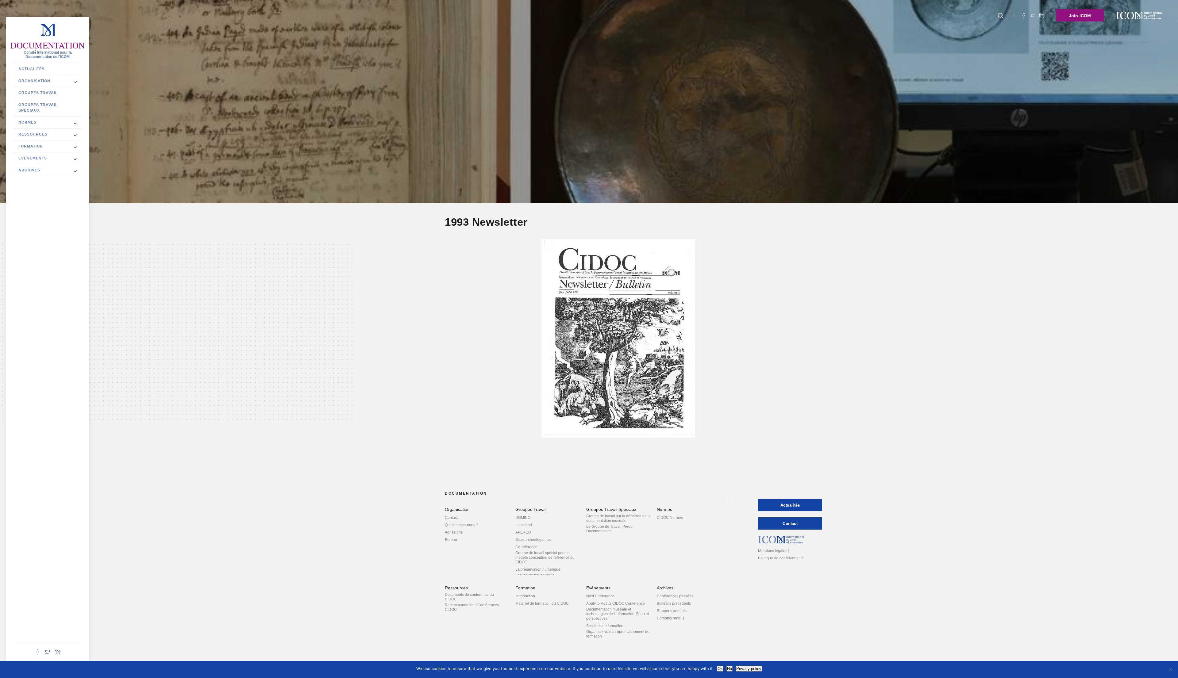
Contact (451, 517)
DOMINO (522, 517)
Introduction (525, 596)
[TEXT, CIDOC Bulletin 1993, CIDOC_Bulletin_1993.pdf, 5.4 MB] (618, 341)
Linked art (523, 525)
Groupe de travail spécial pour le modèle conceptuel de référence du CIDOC (545, 557)
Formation (30, 146)
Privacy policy (748, 668)
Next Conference (600, 596)
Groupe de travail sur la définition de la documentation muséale (618, 518)
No (729, 668)
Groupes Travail (38, 92)
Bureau (451, 540)
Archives (29, 170)
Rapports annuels (672, 611)
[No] (1170, 669)
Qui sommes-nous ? (461, 525)
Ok (720, 668)
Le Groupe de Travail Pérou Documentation (609, 528)
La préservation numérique (537, 569)
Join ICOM (1080, 15)
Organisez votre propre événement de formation (617, 634)
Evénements (32, 158)
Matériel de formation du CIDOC (542, 603)
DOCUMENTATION (47, 45)
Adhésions (454, 532)
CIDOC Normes (670, 517)
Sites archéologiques (533, 540)
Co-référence (526, 547)
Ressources (33, 134)
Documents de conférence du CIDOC (469, 596)
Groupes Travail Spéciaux (38, 107)
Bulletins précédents (674, 603)
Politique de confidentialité (781, 558)
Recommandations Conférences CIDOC (472, 607)
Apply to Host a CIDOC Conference (615, 603)
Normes (27, 122)
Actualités (31, 69)
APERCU (523, 532)
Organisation (34, 81)
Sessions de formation (604, 626)
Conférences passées (675, 596)
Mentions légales (772, 550)
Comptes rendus (670, 618)
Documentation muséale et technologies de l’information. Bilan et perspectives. (617, 614)
